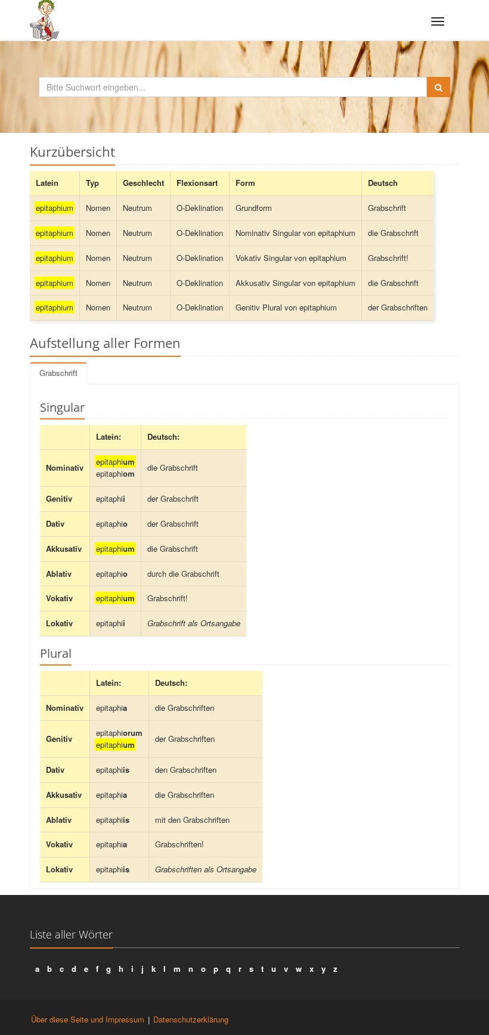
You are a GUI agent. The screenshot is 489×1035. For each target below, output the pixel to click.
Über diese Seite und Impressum (87, 1019)
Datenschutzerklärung (190, 1019)
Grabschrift (58, 372)
